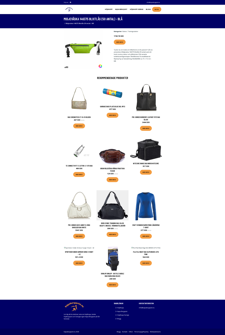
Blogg (148, 9)
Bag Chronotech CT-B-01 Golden (79, 117)
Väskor (124, 31)
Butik (157, 9)
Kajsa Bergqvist (121, 9)
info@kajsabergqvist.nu (153, 2)
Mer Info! (119, 42)
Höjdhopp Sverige (136, 9)
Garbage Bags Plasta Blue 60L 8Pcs (112, 106)
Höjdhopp (108, 9)
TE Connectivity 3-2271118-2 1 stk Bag (79, 166)
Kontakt (124, 332)
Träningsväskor (133, 31)
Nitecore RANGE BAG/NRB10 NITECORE (146, 163)
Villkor (131, 332)
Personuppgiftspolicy (141, 332)
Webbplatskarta (155, 332)
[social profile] (70, 2)
